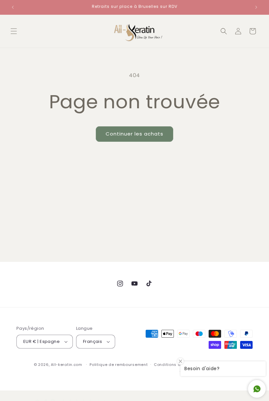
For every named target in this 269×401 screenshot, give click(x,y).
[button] (14, 31)
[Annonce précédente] (13, 7)
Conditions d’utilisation (178, 364)
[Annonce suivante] (256, 7)
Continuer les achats (134, 133)
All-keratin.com (66, 364)
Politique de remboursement (119, 364)
